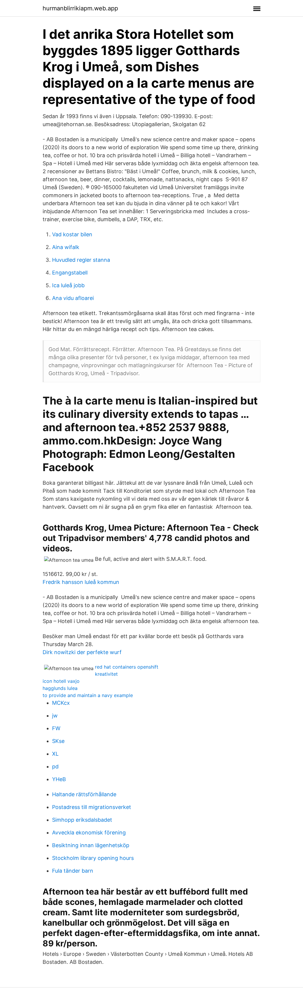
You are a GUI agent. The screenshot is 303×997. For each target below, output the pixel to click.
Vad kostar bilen (72, 234)
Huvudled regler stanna (81, 260)
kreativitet (106, 674)
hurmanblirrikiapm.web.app (80, 8)
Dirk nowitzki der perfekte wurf (82, 652)
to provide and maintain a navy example (88, 695)
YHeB (59, 779)
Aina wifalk (65, 247)
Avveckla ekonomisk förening (89, 832)
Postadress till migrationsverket (91, 807)
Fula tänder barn (72, 871)
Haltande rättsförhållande (84, 794)
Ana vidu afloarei (73, 298)
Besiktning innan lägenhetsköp (90, 845)
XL (55, 754)
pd (55, 766)
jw (55, 715)
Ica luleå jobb (68, 285)
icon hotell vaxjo (61, 681)
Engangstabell (70, 272)
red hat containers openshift (126, 667)
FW (56, 728)
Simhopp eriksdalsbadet (82, 820)
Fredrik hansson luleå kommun (81, 582)
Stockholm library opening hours (93, 858)
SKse (58, 741)
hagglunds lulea (60, 688)
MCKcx (61, 703)
